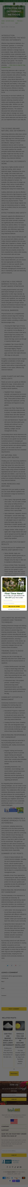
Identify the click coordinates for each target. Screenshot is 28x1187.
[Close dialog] (26, 577)
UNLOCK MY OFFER (14, 606)
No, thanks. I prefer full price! (14, 609)
